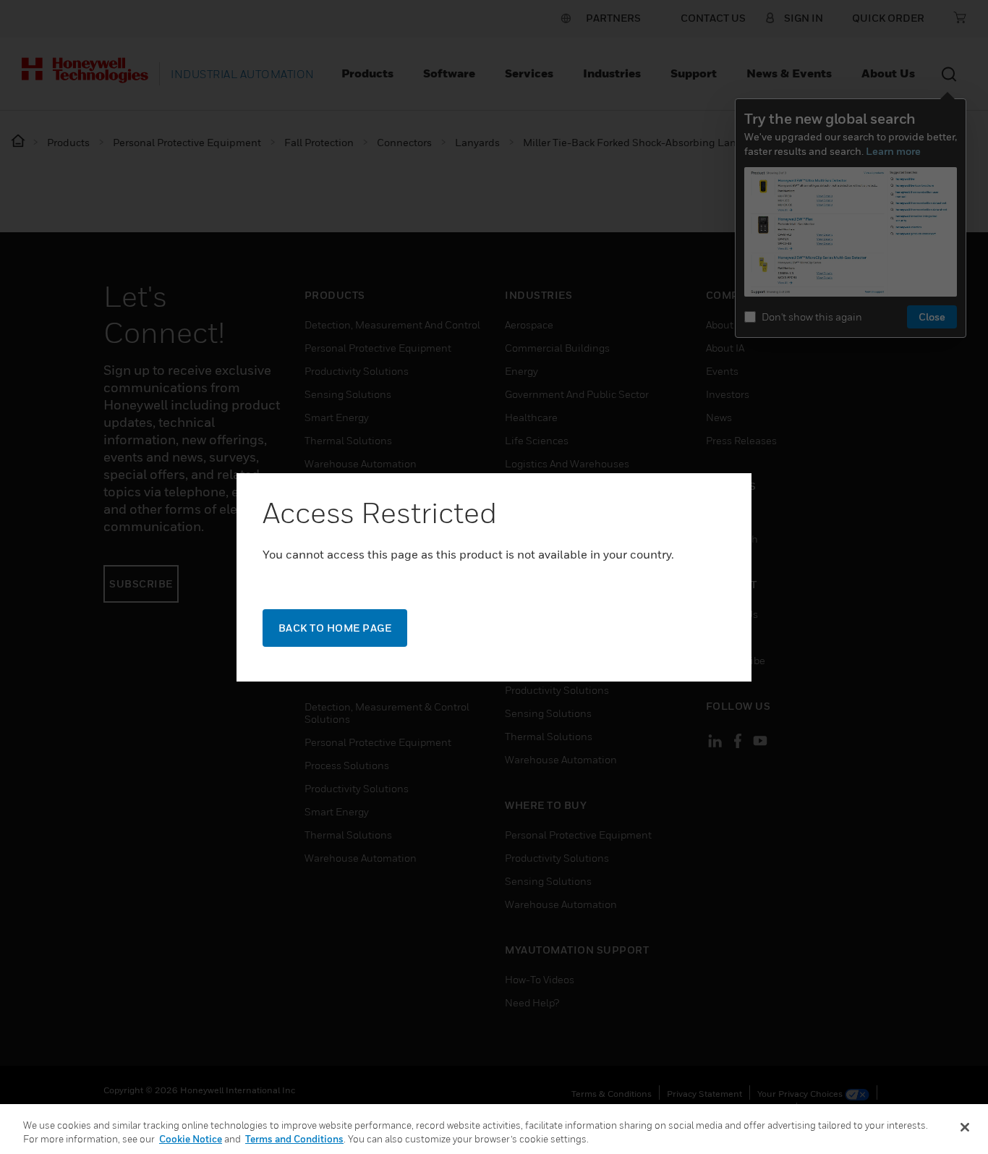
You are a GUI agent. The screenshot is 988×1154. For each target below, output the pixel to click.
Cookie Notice (190, 1139)
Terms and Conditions (294, 1139)
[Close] (965, 1127)
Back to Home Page (335, 627)
